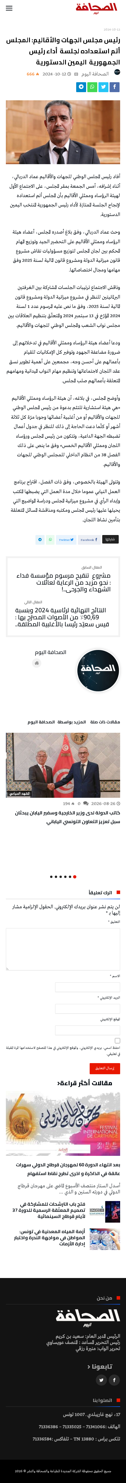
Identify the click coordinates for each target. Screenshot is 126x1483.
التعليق (114, 922)
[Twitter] (101, 1380)
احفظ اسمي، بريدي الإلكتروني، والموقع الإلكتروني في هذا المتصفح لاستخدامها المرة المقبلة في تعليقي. (63, 1051)
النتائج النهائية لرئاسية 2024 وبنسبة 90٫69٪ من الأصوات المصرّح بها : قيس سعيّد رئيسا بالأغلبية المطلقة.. (62, 613)
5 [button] (56, 877)
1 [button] (74, 876)
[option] (63, 779)
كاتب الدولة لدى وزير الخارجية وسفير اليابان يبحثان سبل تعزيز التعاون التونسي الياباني (67, 817)
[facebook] (115, 88)
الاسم (115, 976)
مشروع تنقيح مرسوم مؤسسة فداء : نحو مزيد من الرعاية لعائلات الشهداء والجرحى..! (63, 579)
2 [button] (70, 877)
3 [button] (65, 877)
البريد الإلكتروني (109, 998)
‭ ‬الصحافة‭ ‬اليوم (95, 74)
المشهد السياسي (19, 794)
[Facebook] (114, 1380)
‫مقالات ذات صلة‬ (105, 723)
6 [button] (51, 877)
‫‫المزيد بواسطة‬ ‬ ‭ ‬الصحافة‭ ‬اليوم (57, 723)
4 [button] (60, 877)
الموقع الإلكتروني (110, 1019)
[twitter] (103, 88)
